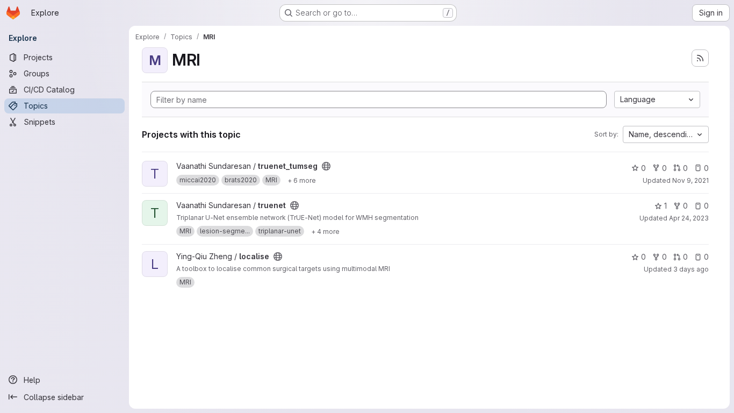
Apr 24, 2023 (689, 218)
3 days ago (691, 269)
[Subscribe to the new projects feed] (700, 58)
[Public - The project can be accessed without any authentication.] (326, 166)
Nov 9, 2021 (690, 180)
